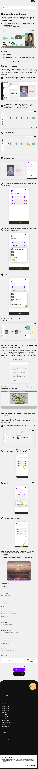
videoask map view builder (16, 425)
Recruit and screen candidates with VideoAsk (8, 646)
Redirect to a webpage (4, 588)
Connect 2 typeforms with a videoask (7, 624)
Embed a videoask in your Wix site (6, 611)
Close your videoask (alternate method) (7, 648)
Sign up (32, 1)
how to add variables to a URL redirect (16, 551)
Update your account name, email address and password (10, 632)
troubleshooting (15, 9)
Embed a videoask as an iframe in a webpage (8, 608)
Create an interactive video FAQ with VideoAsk (8, 650)
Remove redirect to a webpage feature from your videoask (15, 61)
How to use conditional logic (5, 595)
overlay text (4, 74)
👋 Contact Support (19, 669)
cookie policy (5, 761)
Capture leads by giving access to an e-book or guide (9, 645)
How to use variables (4, 603)
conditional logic (8, 25)
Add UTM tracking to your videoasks (6, 601)
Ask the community (19, 673)
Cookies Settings (27, 765)
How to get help (3, 636)
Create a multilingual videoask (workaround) (8, 589)
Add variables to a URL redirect (6, 599)
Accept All (33, 765)
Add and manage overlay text (5, 619)
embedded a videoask (11, 350)
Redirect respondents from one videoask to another (9, 593)
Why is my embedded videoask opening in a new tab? (9, 638)
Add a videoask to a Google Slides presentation (8, 613)
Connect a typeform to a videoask (6, 626)
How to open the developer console (6, 640)
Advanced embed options (5, 609)
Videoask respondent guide (5, 591)
